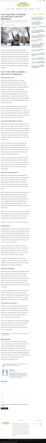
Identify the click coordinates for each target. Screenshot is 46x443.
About (21, 439)
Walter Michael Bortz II (36, 53)
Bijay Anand (34, 39)
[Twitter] (44, 1)
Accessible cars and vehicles (8, 162)
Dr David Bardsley (35, 26)
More (38, 9)
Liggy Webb (34, 30)
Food (8, 9)
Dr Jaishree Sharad (35, 61)
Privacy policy (30, 439)
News (17, 0)
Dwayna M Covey (35, 43)
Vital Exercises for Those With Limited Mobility (18, 222)
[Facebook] (38, 1)
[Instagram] (40, 1)
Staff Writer (5, 25)
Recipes (11, 0)
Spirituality (32, 9)
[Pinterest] (42, 1)
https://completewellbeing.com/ (13, 371)
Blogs (7, 0)
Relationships (19, 9)
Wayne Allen (34, 21)
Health (12, 9)
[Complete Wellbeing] (23, 4)
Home (2, 0)
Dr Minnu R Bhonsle (35, 65)
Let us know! (17, 365)
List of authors (16, 439)
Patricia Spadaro (35, 34)
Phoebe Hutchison (35, 49)
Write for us (11, 439)
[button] (43, 9)
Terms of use (35, 439)
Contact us (24, 439)
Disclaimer (40, 439)
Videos (5, 0)
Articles (14, 0)
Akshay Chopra (35, 57)
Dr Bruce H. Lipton (35, 16)
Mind (26, 9)
